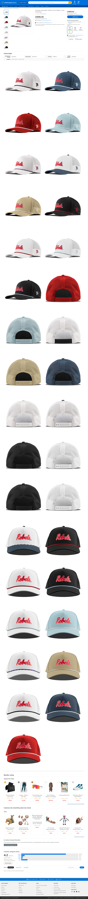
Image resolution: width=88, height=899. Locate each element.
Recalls (37, 889)
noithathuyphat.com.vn (48, 22)
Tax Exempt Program (40, 894)
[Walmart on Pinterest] (79, 892)
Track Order (51, 879)
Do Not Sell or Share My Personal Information (66, 897)
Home (5, 8)
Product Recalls (39, 892)
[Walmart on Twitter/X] (74, 892)
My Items (47, 6)
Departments (5, 6)
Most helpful (26, 867)
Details (77, 36)
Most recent (11, 867)
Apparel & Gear (16, 8)
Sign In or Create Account (33, 879)
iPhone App (73, 885)
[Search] (70, 2)
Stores (20, 887)
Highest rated (18, 867)
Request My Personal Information (60, 890)
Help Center (43, 879)
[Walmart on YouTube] (76, 892)
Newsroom (3, 889)
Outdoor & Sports (10, 8)
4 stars (19, 855)
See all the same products (79, 836)
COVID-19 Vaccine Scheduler (41, 885)
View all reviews (8, 863)
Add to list (71, 39)
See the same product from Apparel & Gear (76, 803)
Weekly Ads (59, 879)
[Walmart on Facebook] (72, 892)
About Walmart (4, 885)
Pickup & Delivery (31, 6)
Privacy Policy (56, 887)
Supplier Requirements (5, 894)
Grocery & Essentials (22, 6)
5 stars (19, 854)
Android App (73, 887)
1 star (20, 859)
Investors (3, 890)
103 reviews (44, 13)
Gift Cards (21, 892)
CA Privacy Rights (57, 889)
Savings (15, 6)
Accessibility (38, 890)
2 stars (19, 858)
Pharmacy (37, 6)
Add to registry (79, 39)
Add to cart (75, 17)
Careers (42, 6)
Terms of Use (56, 885)
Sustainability (3, 892)
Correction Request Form (10, 845)
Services (11, 6)
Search (82, 867)
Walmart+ (20, 890)
